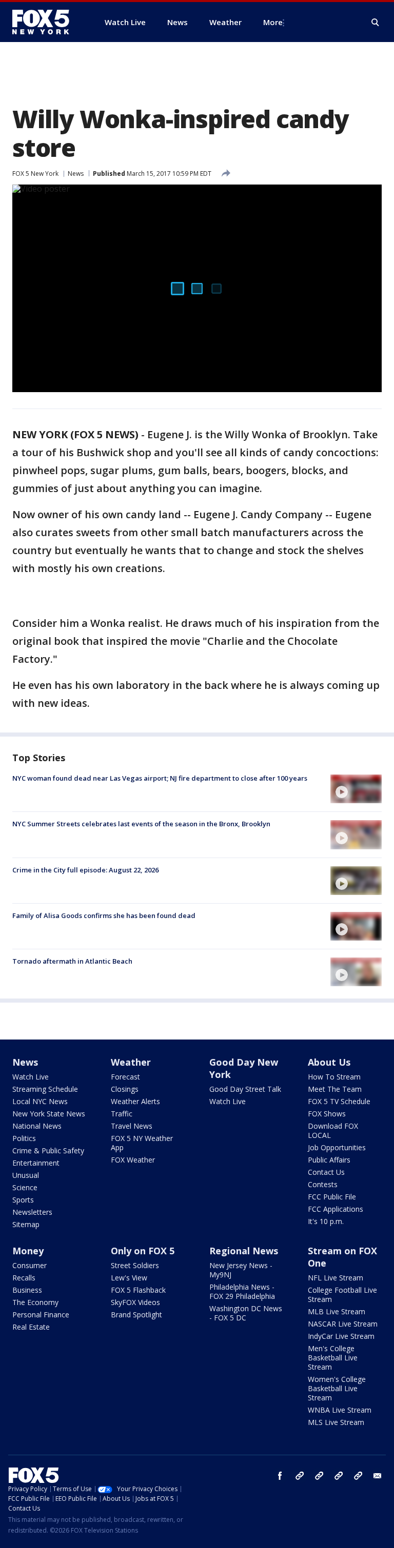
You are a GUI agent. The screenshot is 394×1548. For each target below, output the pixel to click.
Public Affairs (329, 1160)
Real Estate (31, 1327)
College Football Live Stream (342, 1294)
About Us (329, 1062)
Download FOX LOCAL (333, 1130)
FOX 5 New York (35, 173)
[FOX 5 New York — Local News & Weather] (46, 22)
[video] (356, 789)
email (377, 1476)
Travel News (131, 1126)
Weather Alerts (135, 1101)
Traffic (121, 1113)
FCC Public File (332, 1196)
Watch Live (30, 1077)
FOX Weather (133, 1160)
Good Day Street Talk (245, 1089)
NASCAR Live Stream (343, 1324)
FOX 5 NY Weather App (142, 1142)
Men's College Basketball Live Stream (333, 1357)
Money (28, 1251)
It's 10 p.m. (326, 1221)
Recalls (23, 1277)
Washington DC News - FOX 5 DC (245, 1312)
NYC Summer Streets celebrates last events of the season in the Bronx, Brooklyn (141, 823)
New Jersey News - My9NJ (240, 1269)
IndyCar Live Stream (341, 1336)
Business (27, 1290)
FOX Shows (327, 1113)
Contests (323, 1184)
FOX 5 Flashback (138, 1290)
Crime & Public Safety (48, 1150)
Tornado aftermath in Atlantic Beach (72, 961)
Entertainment (36, 1163)
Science (24, 1187)
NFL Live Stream (335, 1277)
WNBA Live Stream (339, 1410)
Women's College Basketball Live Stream (337, 1388)
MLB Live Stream (336, 1311)
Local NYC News (40, 1101)
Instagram (299, 1476)
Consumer (29, 1265)
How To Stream (334, 1077)
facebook (280, 1476)
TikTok (319, 1476)
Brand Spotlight (136, 1314)
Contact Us (326, 1172)
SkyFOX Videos (135, 1302)
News (76, 173)
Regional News (243, 1251)
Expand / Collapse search (375, 22)
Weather (131, 1062)
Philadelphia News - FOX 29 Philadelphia (242, 1291)
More (273, 22)
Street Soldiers (135, 1265)
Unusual (25, 1175)
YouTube (338, 1476)
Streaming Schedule (45, 1089)
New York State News (48, 1113)
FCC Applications (335, 1209)
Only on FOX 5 (142, 1251)
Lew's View (129, 1277)
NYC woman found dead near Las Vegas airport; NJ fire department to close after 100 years (159, 778)
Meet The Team (335, 1089)
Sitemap (26, 1224)
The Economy (35, 1302)
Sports (23, 1200)
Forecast (125, 1077)
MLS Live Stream (336, 1422)
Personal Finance (40, 1314)
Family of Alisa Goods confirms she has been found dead (103, 915)
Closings (125, 1089)
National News (37, 1126)
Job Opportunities (337, 1147)
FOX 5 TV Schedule (339, 1101)
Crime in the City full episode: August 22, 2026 (85, 869)
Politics (24, 1138)
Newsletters (32, 1212)
